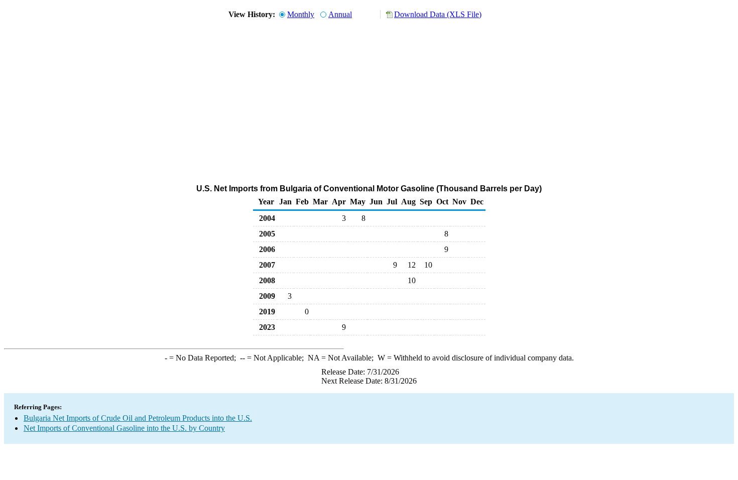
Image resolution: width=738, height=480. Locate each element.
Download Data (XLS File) (437, 14)
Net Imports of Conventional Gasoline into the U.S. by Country (124, 428)
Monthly (300, 14)
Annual (340, 14)
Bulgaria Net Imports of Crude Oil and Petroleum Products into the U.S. (138, 418)
